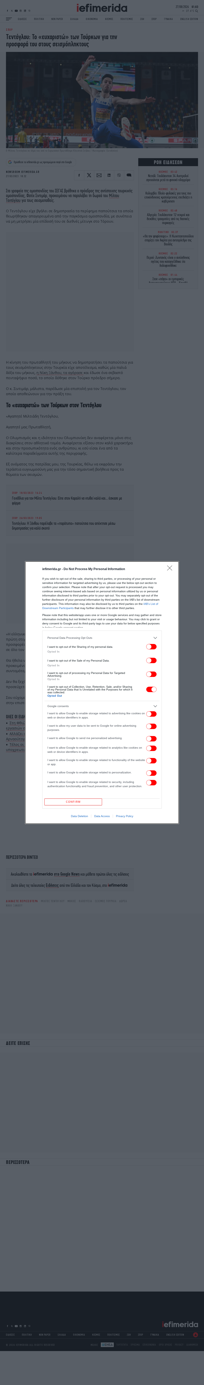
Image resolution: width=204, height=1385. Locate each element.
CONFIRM (73, 801)
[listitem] (102, 638)
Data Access (102, 816)
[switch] (151, 646)
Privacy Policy (124, 816)
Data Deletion (79, 816)
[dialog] (102, 693)
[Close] (171, 569)
